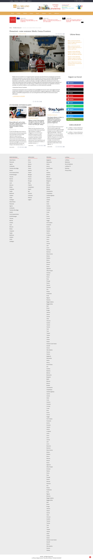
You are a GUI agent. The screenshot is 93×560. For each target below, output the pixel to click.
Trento (29, 168)
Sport (50, 13)
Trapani (48, 333)
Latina (47, 237)
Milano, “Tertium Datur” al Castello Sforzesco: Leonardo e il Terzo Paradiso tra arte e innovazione (29, 20)
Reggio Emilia (49, 304)
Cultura (31, 13)
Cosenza (48, 206)
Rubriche (67, 168)
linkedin (71, 102)
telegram (71, 109)
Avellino (48, 172)
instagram (71, 86)
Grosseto (48, 229)
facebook (71, 82)
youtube (71, 96)
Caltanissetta (49, 191)
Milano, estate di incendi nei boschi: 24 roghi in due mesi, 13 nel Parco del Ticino (74, 42)
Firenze (29, 176)
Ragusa (48, 297)
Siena (47, 318)
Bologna (30, 174)
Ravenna (48, 300)
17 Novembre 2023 (13, 33)
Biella (47, 183)
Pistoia (48, 291)
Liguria (11, 164)
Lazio (10, 183)
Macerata (48, 249)
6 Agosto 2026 (51, 124)
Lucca (47, 247)
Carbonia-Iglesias (50, 195)
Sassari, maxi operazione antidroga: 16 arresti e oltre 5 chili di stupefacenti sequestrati (51, 20)
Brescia (48, 187)
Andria (47, 164)
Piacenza (48, 287)
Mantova (48, 252)
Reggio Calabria (50, 302)
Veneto (11, 170)
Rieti (47, 306)
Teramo (48, 327)
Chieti (47, 201)
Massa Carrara (49, 254)
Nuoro (47, 266)
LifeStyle (44, 13)
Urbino (48, 339)
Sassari (48, 314)
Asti (47, 170)
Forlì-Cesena (49, 222)
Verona (48, 348)
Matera (48, 256)
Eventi (37, 13)
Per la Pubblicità (23, 1)
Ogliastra (48, 268)
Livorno (48, 243)
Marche (11, 178)
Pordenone (49, 293)
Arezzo (48, 166)
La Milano (11, 1)
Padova (48, 275)
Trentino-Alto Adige (13, 168)
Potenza (30, 193)
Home (12, 13)
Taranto (48, 325)
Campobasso (31, 187)
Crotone (48, 210)
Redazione (16, 1)
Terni (47, 329)
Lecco (47, 241)
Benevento (48, 178)
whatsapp (71, 106)
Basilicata (11, 193)
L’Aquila (30, 185)
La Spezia (48, 235)
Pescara (48, 285)
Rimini (47, 308)
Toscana (11, 176)
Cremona (48, 208)
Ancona (29, 178)
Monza (47, 260)
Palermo (30, 197)
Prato (47, 295)
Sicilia (10, 197)
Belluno (48, 176)
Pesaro (48, 283)
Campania (11, 189)
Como (47, 204)
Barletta (48, 174)
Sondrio (48, 323)
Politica (25, 13)
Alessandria (49, 162)
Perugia (30, 181)
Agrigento (48, 160)
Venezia (30, 170)
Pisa (47, 289)
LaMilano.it (56, 13)
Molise (10, 187)
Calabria (11, 195)
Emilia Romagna (13, 174)
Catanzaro (30, 195)
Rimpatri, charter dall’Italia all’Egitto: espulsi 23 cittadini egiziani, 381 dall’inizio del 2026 (75, 53)
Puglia (10, 191)
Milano (29, 166)
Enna (47, 214)
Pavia (47, 279)
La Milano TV (29, 1)
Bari (29, 191)
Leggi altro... (12, 147)
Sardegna (11, 199)
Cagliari (29, 199)
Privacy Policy (68, 170)
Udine (47, 337)
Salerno (48, 312)
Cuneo (47, 212)
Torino (29, 162)
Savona (48, 316)
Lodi (47, 245)
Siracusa (48, 320)
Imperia (48, 231)
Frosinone (48, 224)
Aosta (29, 160)
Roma (29, 183)
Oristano (48, 272)
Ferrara (48, 218)
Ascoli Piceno (49, 168)
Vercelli (48, 345)
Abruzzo (11, 185)
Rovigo (48, 310)
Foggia (48, 220)
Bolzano (48, 185)
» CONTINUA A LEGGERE (18, 96)
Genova (29, 164)
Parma (47, 277)
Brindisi (48, 189)
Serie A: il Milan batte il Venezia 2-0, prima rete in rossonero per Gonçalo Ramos (75, 63)
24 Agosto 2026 (13, 129)
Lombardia (11, 166)
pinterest (71, 99)
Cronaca (18, 13)
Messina (48, 262)
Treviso (48, 335)
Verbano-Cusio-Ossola (51, 343)
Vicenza (48, 352)
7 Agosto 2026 (32, 126)
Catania (48, 199)
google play (71, 119)
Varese (48, 341)
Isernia (48, 233)
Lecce (47, 239)
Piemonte (11, 162)
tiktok (70, 112)
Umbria (11, 181)
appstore (71, 116)
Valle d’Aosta (12, 160)
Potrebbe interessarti (22, 33)
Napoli (29, 189)
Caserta (48, 197)
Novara (48, 264)
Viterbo (48, 354)
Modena (48, 258)
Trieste (29, 172)
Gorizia (48, 227)
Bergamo (48, 181)
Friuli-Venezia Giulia (14, 172)
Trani (47, 331)
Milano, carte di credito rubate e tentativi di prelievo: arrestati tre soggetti (75, 20)
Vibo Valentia (49, 350)
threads (71, 92)
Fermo (47, 216)
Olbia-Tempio (49, 270)
